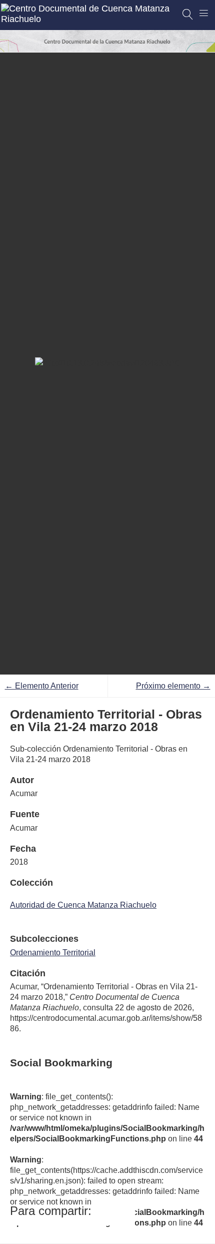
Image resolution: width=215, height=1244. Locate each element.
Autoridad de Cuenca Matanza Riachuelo (83, 905)
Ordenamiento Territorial (53, 952)
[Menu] (204, 13)
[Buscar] (188, 15)
